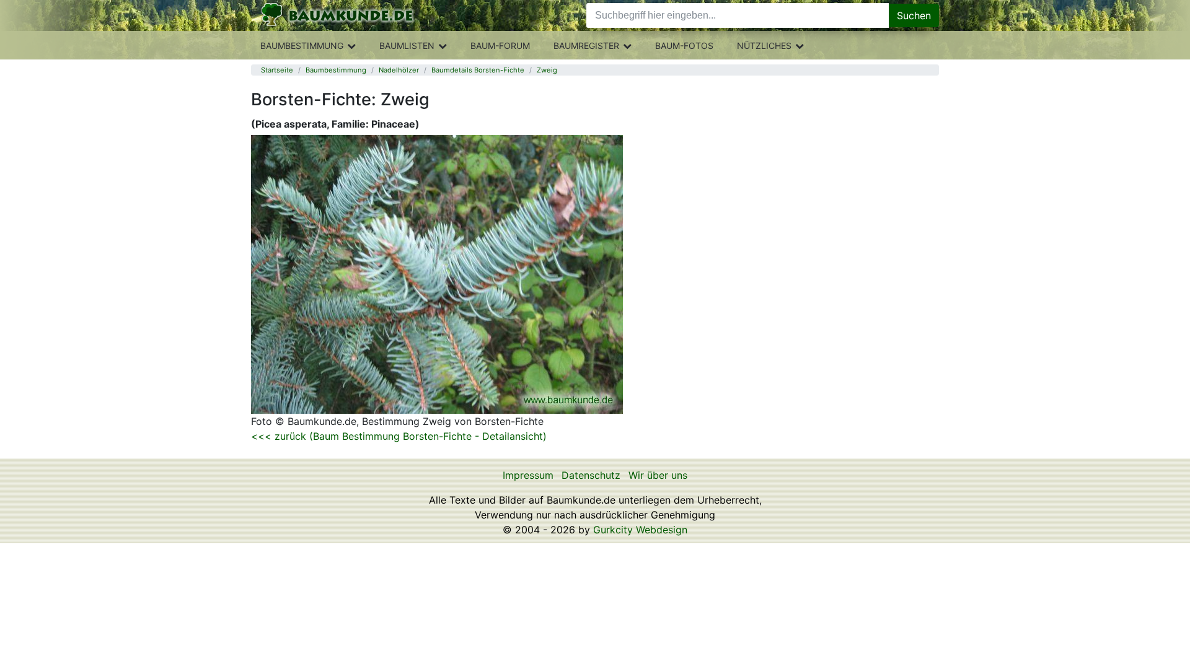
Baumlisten (406, 45)
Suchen (914, 15)
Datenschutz (591, 475)
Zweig (547, 70)
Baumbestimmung (301, 45)
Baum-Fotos (684, 45)
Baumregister (586, 45)
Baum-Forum (500, 45)
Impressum (528, 475)
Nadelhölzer (399, 70)
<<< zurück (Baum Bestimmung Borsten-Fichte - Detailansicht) (399, 436)
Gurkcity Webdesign (640, 529)
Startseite (277, 70)
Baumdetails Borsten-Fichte (477, 70)
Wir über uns (657, 475)
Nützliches (764, 45)
